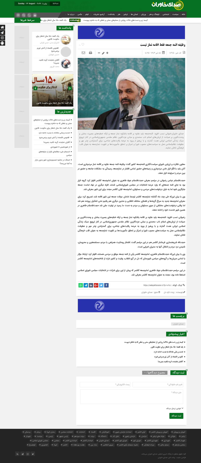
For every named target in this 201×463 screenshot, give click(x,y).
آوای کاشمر (141, 432)
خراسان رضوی (130, 436)
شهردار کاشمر (180, 440)
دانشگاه (103, 436)
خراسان (144, 436)
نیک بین (94, 444)
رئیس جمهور (63, 436)
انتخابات (82, 432)
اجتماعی (166, 14)
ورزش (143, 14)
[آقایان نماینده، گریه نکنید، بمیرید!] (53, 63)
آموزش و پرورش (179, 432)
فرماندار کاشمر (88, 440)
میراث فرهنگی (149, 444)
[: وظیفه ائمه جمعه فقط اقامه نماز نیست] (83, 53)
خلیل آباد (116, 436)
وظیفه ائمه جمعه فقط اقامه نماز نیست (162, 45)
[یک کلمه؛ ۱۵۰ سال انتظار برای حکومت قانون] (53, 40)
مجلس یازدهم (180, 444)
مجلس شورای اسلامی (40, 440)
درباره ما (71, 14)
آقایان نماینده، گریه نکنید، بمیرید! (170, 362)
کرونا (55, 444)
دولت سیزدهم (79, 436)
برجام (38, 432)
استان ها (134, 14)
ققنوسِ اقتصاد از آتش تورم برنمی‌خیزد (168, 357)
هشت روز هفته (78, 444)
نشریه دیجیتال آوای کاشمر (128, 444)
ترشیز (126, 14)
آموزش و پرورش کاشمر (159, 432)
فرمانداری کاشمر (71, 440)
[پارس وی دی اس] (131, 27)
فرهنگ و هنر (154, 14)
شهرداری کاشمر (152, 440)
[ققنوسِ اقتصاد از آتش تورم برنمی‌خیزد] (53, 52)
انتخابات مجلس (67, 432)
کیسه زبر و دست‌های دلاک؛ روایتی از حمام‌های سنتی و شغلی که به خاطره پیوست (135, 20)
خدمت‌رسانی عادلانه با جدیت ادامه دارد (168, 352)
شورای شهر (137, 440)
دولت (92, 436)
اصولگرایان (105, 432)
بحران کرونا (51, 432)
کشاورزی (44, 444)
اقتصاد (93, 432)
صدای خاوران (178, 324)
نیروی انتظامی (108, 444)
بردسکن (27, 432)
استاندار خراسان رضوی (123, 432)
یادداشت (111, 14)
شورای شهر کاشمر (121, 440)
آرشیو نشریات (98, 14)
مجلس (56, 440)
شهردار (28, 436)
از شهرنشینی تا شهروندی (60, 147)
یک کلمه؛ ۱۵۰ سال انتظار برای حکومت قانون (68, 20)
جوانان (173, 436)
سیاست (175, 14)
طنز (119, 14)
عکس (80, 14)
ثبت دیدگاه (176, 415)
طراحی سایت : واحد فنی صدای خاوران (172, 457)
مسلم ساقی (164, 444)
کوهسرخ (32, 444)
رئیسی (50, 436)
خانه (183, 14)
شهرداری (167, 440)
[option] (52, 90)
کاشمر (65, 444)
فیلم (87, 14)
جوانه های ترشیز (158, 436)
